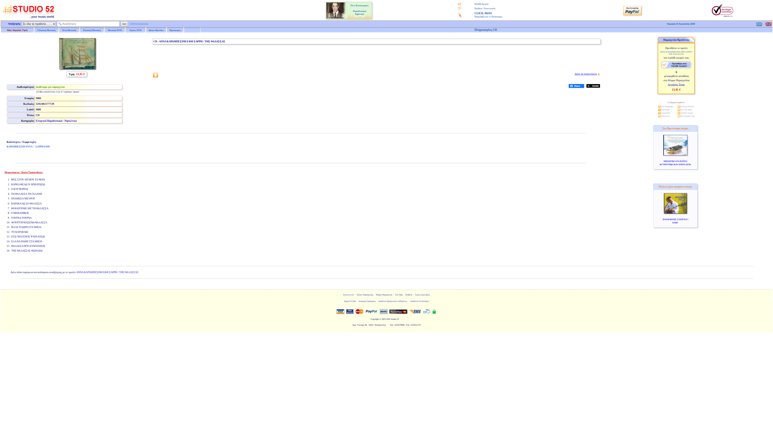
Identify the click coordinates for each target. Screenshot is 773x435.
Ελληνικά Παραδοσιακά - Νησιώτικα (56, 120)
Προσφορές (175, 30)
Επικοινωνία (489, 8)
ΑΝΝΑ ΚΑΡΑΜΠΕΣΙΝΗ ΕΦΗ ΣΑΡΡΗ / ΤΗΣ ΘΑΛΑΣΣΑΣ (107, 272)
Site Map (399, 295)
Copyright (375, 319)
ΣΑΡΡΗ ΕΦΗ (42, 146)
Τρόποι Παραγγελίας (365, 295)
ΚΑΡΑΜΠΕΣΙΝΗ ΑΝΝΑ (20, 146)
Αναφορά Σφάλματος (367, 301)
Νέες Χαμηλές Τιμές (17, 30)
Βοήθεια (478, 8)
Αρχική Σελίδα (350, 301)
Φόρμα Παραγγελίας (384, 295)
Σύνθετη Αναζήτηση (139, 24)
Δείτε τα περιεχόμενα (586, 73)
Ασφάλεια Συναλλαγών (419, 301)
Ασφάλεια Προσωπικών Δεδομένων (392, 301)
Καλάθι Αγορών (481, 4)
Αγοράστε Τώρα (676, 84)
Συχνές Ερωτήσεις (422, 295)
